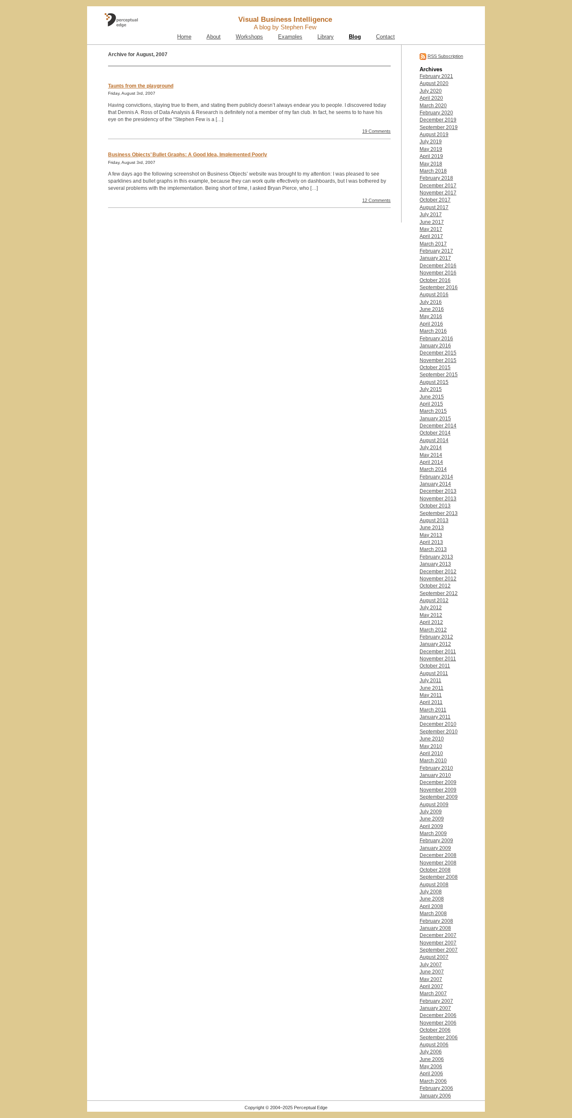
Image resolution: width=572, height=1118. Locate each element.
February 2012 (436, 637)
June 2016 (432, 309)
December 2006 (438, 1015)
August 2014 (434, 440)
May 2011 (431, 695)
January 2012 (435, 644)
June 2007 (432, 972)
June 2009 (432, 819)
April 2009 (431, 826)
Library (325, 37)
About (213, 37)
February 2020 (436, 113)
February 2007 (436, 1001)
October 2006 (435, 1030)
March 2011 (433, 710)
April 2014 (431, 462)
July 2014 (431, 447)
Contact (385, 37)
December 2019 (438, 120)
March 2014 (433, 469)
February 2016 (436, 339)
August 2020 (434, 83)
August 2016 (434, 295)
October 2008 (435, 870)
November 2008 (438, 863)
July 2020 (431, 91)
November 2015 (438, 360)
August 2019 (434, 134)
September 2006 (439, 1037)
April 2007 (431, 986)
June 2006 (432, 1059)
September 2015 (439, 375)
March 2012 (433, 630)
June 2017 (432, 222)
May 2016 (431, 316)
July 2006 (431, 1052)
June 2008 (432, 899)
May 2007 (431, 979)
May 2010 (431, 746)
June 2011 (431, 688)
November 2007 (438, 943)
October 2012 (435, 586)
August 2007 (434, 957)
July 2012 (431, 608)
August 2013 (434, 520)
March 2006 (433, 1081)
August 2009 (434, 804)
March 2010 (433, 760)
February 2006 (436, 1088)
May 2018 (431, 164)
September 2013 (439, 513)
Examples (290, 37)
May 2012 (431, 615)
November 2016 (438, 273)
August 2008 (434, 885)
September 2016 (439, 287)
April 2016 (431, 324)
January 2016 (435, 346)
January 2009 (435, 848)
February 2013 (436, 557)
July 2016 (431, 302)
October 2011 (435, 666)
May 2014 (431, 455)
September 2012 (439, 593)
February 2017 (436, 251)
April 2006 (431, 1074)
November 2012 (438, 579)
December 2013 (438, 491)
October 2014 (435, 433)
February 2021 (436, 76)
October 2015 (435, 367)
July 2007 (431, 965)
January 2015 (435, 419)
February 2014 (436, 477)
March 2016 (433, 331)
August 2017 (434, 207)
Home (184, 37)
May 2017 (431, 229)
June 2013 (432, 528)
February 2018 (436, 178)
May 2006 (431, 1066)
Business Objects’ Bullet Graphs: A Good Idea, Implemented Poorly (187, 155)
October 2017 (435, 200)
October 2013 (435, 506)
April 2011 (431, 702)
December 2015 (438, 353)
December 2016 (438, 266)
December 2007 (438, 935)
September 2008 (439, 877)
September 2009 (439, 797)
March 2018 (433, 171)
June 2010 (432, 739)
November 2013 (438, 499)
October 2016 (435, 280)
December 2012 (438, 572)
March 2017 (433, 244)
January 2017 (435, 258)
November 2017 (438, 193)
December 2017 (438, 186)
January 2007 (435, 1008)
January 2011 (435, 717)
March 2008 (433, 913)
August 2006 (434, 1045)
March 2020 (433, 106)
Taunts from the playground (140, 86)
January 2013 (435, 564)
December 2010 (438, 724)
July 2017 (431, 214)
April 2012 (431, 622)
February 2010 (436, 768)
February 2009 (436, 841)
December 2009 (438, 782)
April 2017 (431, 236)
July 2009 (431, 812)
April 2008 (431, 906)
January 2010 (435, 775)
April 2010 (431, 753)
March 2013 (433, 549)
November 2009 (438, 790)
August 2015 (434, 382)
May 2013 (431, 535)
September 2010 (439, 732)
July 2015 (431, 389)
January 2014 (435, 484)
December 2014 (438, 426)
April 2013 (431, 542)
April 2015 (431, 404)
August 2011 (434, 673)
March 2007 (433, 993)
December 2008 (438, 855)
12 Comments (376, 200)
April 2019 (431, 156)
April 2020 (431, 98)
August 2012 (434, 600)
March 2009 (433, 833)
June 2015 (432, 397)
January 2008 (435, 928)
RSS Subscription (445, 56)
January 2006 (435, 1096)
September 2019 (439, 127)
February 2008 (436, 921)
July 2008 (431, 892)
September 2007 (439, 950)
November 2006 (438, 1023)
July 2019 (431, 142)
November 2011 (438, 659)
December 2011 (438, 652)
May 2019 (431, 149)
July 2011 (430, 680)
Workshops (249, 37)
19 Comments (376, 131)
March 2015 (433, 411)
